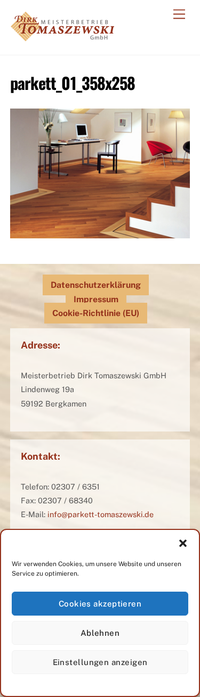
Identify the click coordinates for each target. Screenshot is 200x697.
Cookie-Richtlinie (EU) (95, 313)
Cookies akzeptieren (100, 603)
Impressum (96, 299)
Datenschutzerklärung (96, 285)
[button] (183, 543)
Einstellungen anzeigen (100, 662)
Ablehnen (100, 632)
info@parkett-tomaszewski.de (100, 514)
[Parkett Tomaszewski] (62, 35)
